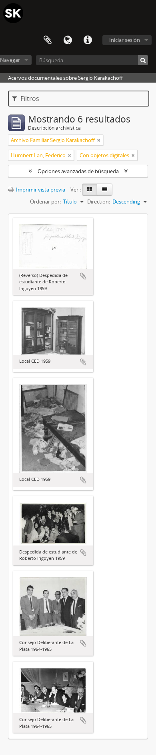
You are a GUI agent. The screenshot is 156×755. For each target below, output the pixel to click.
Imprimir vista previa (40, 189)
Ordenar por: (45, 201)
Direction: (98, 201)
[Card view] (89, 190)
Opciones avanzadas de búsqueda (78, 171)
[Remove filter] (98, 140)
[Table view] (104, 190)
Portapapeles (48, 40)
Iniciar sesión (124, 39)
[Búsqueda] (143, 60)
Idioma (68, 40)
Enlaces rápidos (88, 40)
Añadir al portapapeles (83, 276)
